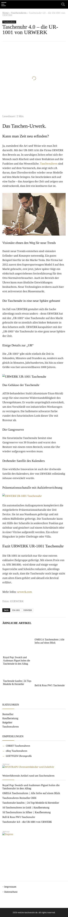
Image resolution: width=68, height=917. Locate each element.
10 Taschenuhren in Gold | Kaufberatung (25, 807)
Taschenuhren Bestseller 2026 (19, 797)
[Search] (63, 4)
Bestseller (7, 714)
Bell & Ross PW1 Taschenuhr (50, 685)
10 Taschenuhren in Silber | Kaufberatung (26, 812)
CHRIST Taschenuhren (17, 745)
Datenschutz (10, 891)
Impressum (10, 886)
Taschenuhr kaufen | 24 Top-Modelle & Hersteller (30, 802)
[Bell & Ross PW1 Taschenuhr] (50, 674)
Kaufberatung (10, 718)
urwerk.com (24, 592)
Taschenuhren (19, 12)
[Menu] (4, 4)
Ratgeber (7, 722)
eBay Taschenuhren (16, 750)
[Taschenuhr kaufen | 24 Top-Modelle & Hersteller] (18, 674)
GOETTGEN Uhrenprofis (18, 755)
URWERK (27, 610)
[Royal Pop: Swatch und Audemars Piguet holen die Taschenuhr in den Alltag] (18, 632)
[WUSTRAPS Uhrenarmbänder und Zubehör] (28, 766)
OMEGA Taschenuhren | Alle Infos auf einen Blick (31, 793)
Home (5, 12)
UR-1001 (16, 610)
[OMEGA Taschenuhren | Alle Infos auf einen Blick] (49, 632)
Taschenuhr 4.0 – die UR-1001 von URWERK (27, 821)
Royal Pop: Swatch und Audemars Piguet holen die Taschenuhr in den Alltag (16, 660)
